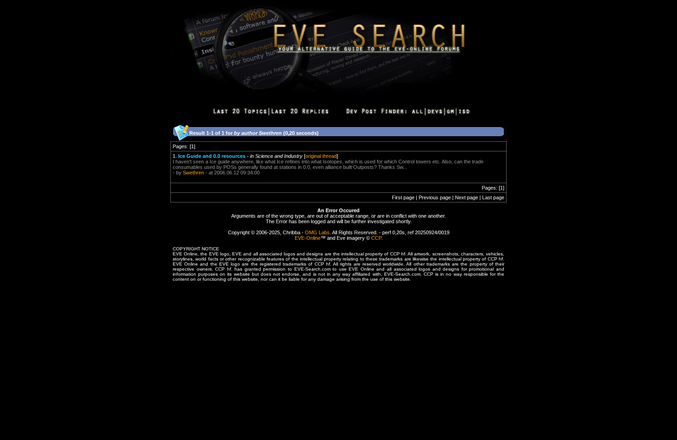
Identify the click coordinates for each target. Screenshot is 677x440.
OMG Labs (317, 232)
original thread (321, 156)
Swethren (193, 172)
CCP (376, 238)
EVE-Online (308, 238)
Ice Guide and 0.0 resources (211, 156)
